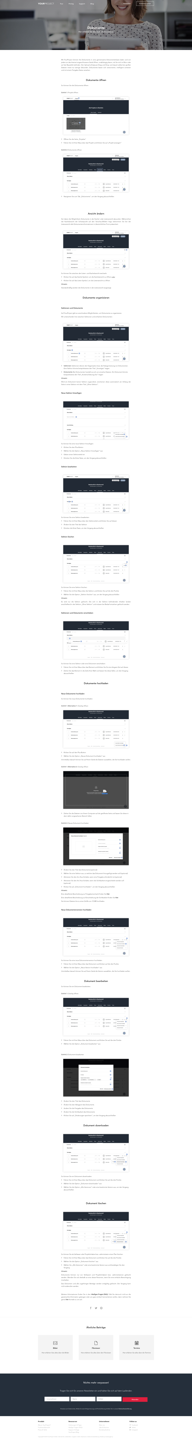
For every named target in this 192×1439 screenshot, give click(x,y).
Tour (61, 4)
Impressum (83, 1436)
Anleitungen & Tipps (75, 1425)
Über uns (102, 1425)
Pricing (71, 4)
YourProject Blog (73, 1432)
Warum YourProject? (44, 1425)
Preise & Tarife (42, 1430)
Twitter (133, 1427)
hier (108, 894)
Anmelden (127, 4)
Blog (92, 4)
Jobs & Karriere (104, 1427)
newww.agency (109, 1436)
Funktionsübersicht (44, 1427)
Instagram (134, 1430)
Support (82, 4)
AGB (78, 1436)
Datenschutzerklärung (125, 1409)
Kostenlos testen (145, 3)
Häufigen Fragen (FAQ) (99, 1294)
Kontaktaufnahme (104, 1430)
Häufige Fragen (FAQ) (75, 1427)
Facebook (134, 1425)
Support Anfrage (73, 1430)
